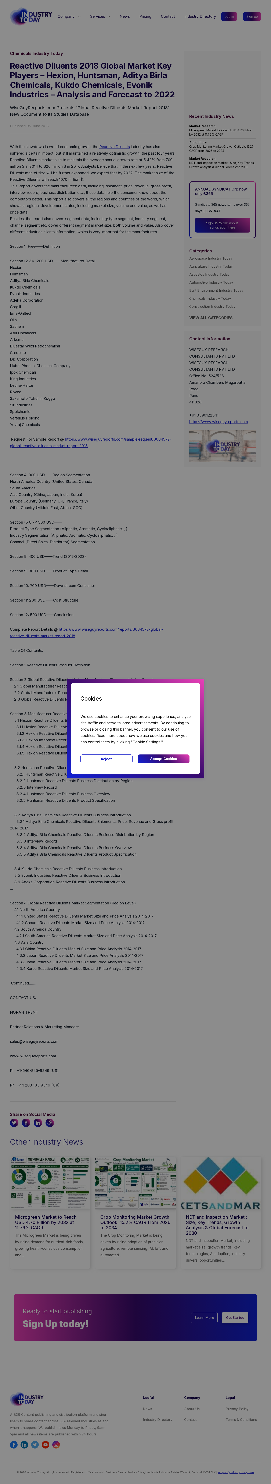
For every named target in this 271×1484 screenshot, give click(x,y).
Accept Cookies (163, 759)
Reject (106, 759)
